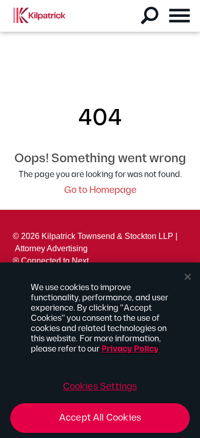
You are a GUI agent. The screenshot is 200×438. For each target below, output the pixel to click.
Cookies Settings (100, 386)
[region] (100, 350)
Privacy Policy (130, 349)
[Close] (187, 277)
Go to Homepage (100, 190)
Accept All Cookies (100, 417)
